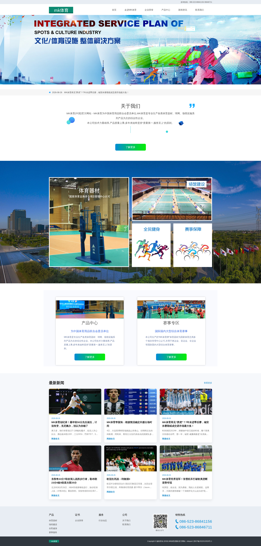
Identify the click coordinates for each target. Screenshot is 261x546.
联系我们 (199, 10)
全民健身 (53, 528)
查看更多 (208, 383)
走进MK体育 (130, 10)
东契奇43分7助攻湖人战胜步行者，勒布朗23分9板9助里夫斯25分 (87, 92)
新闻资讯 (182, 10)
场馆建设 (53, 524)
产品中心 (165, 10)
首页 (114, 10)
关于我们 (126, 520)
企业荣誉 (149, 10)
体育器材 (53, 520)
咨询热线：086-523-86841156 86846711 (196, 2)
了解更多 (90, 357)
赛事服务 (53, 532)
